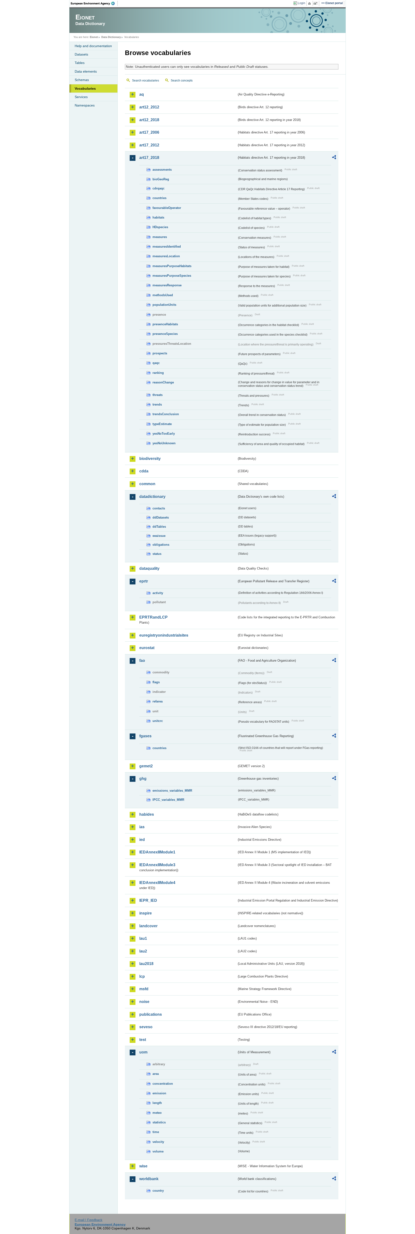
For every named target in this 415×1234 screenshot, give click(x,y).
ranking (158, 373)
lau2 (143, 951)
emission (159, 1093)
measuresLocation (166, 256)
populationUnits (164, 305)
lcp (142, 976)
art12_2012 (149, 107)
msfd (143, 989)
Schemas (82, 80)
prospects (160, 353)
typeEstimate (162, 424)
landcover (148, 926)
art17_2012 (149, 145)
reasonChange (163, 382)
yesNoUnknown (164, 443)
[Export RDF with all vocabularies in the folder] (334, 158)
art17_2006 (149, 132)
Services (81, 97)
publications (150, 1014)
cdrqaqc (159, 188)
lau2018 (146, 964)
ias (142, 827)
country (158, 1190)
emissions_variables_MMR (172, 790)
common (147, 484)
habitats (158, 217)
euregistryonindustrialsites (163, 635)
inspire (145, 913)
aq (141, 94)
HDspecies (160, 227)
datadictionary (152, 497)
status (157, 554)
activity (158, 593)
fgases (145, 736)
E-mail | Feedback (88, 1220)
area (156, 1074)
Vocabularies (85, 88)
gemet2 (146, 766)
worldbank (149, 1179)
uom (143, 1052)
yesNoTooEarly (164, 433)
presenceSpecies (165, 334)
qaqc (156, 363)
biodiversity (150, 459)
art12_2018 (149, 120)
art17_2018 (149, 158)
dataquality (149, 568)
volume (158, 1151)
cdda (143, 471)
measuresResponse (167, 285)
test (142, 1040)
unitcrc (158, 721)
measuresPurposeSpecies (172, 275)
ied (142, 840)
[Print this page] (310, 3)
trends (157, 404)
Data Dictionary (111, 37)
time (156, 1132)
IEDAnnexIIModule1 (157, 852)
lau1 (143, 938)
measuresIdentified (167, 246)
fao (142, 660)
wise (143, 1166)
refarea (158, 701)
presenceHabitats (165, 324)
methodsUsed (163, 295)
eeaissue (159, 536)
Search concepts (182, 80)
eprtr (143, 581)
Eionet (94, 37)
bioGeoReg (161, 179)
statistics (159, 1122)
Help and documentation (93, 46)
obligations (161, 544)
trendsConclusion (166, 414)
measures (160, 237)
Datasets (81, 54)
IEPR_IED (148, 900)
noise (144, 1002)
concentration (163, 1083)
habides (146, 814)
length (157, 1103)
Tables (80, 63)
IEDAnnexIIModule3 (157, 865)
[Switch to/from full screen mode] (316, 3)
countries (159, 198)
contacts (159, 508)
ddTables (159, 526)
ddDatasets (161, 517)
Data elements (86, 71)
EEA (94, 3)
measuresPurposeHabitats (172, 266)
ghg (142, 779)
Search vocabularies (145, 80)
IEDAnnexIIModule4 (157, 883)
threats (158, 395)
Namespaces (85, 105)
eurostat (146, 648)
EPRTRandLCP (153, 617)
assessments (162, 169)
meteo (157, 1113)
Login (301, 3)
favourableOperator (167, 208)
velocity (158, 1142)
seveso (146, 1027)
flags (156, 682)
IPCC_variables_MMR (168, 800)
